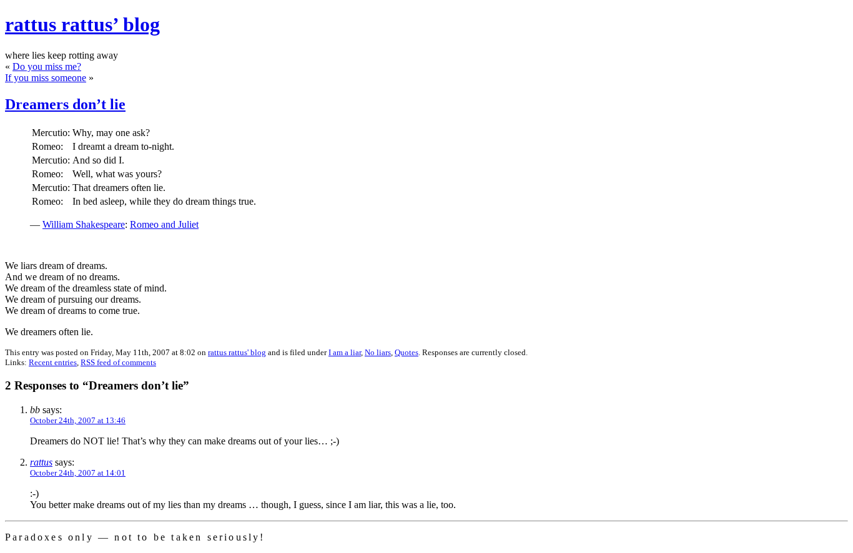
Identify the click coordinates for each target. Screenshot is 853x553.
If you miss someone (45, 77)
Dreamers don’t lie (65, 104)
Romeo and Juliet (164, 224)
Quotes (406, 352)
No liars (378, 352)
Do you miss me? (46, 66)
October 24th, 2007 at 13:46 (78, 420)
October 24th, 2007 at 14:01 (78, 472)
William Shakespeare (83, 224)
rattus (41, 462)
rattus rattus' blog (237, 352)
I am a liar (344, 352)
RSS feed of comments (118, 362)
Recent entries (53, 362)
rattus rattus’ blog (82, 24)
